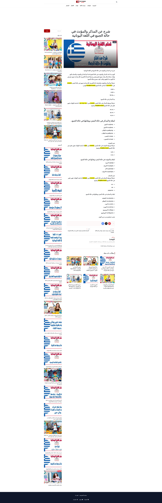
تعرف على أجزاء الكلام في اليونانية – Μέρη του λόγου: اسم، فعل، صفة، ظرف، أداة (53, 140)
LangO (112, 239)
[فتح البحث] (116, 2)
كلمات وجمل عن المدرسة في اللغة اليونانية (54, 469)
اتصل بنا (76, 495)
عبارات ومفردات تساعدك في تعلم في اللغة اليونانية (54, 162)
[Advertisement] (81, 18)
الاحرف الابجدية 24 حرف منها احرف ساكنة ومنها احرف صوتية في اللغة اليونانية (107, 268)
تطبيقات (89, 5)
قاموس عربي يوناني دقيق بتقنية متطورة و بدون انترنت (53, 333)
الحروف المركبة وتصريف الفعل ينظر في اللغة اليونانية (53, 281)
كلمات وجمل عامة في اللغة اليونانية (55, 179)
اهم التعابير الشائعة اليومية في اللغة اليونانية (54, 366)
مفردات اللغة (82, 5)
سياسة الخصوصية (83, 495)
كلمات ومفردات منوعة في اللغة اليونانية (54, 211)
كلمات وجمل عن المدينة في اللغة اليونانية (54, 350)
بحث (47, 31)
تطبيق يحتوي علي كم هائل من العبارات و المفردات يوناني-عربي (54, 418)
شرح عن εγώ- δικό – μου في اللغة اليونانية (53, 452)
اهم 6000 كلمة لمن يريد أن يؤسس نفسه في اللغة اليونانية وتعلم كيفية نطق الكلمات (53, 246)
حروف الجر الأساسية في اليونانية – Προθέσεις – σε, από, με (55, 88)
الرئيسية (94, 5)
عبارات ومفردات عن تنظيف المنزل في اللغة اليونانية (54, 263)
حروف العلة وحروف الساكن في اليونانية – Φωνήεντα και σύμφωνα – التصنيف (74, 286)
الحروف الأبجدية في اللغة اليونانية (93, 285)
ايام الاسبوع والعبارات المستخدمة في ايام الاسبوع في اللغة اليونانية (54, 228)
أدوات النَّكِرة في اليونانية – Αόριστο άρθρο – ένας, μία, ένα (53, 105)
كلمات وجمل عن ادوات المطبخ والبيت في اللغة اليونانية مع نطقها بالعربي (53, 298)
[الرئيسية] (81, 1)
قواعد (77, 5)
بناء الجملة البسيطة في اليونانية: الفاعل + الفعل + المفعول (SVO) (92, 268)
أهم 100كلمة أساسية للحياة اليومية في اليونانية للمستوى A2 (53, 383)
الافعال (72, 5)
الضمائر (67, 5)
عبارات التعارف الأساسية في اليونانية (55, 485)
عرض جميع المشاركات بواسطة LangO (108, 245)
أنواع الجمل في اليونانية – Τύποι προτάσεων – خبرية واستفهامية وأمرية (108, 286)
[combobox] (56, 30)
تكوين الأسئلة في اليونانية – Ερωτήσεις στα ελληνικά (76, 268)
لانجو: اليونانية (103, 64)
